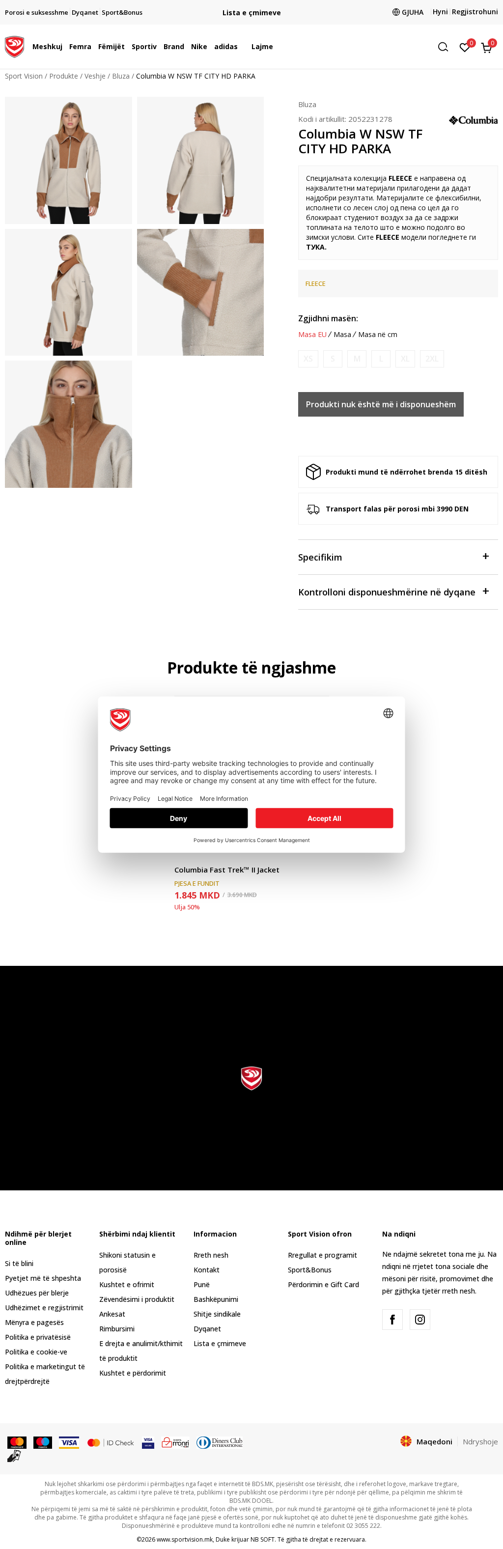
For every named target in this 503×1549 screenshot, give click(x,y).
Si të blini (19, 1263)
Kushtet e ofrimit (126, 1284)
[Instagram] (420, 1319)
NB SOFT (263, 1539)
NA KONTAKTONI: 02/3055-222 (251, 12)
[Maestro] (43, 1441)
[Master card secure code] (110, 1441)
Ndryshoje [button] (480, 1441)
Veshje (95, 76)
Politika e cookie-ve (36, 1351)
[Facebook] (392, 1319)
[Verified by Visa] (148, 1441)
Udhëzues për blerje (37, 1292)
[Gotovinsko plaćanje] (14, 1455)
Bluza (121, 76)
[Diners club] (219, 1441)
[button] (65, 47)
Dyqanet (207, 1328)
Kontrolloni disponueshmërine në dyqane (386, 592)
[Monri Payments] (175, 1441)
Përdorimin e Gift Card (323, 1284)
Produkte (63, 76)
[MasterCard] (17, 1441)
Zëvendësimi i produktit (136, 1299)
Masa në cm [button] (377, 334)
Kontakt (207, 1269)
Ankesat (112, 1314)
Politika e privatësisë (38, 1337)
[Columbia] (473, 119)
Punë (202, 1284)
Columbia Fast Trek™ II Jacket (226, 869)
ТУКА (315, 247)
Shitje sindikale (217, 1314)
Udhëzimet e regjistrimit (44, 1307)
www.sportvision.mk (185, 1539)
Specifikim (320, 557)
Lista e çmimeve (220, 1343)
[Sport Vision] (14, 45)
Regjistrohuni (475, 11)
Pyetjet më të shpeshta (43, 1278)
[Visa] (69, 1441)
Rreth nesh (211, 1255)
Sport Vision (24, 76)
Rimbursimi (117, 1328)
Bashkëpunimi (216, 1299)
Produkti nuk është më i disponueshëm (381, 404)
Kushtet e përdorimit (132, 1373)
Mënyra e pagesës (34, 1322)
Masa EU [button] (312, 334)
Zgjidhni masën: (328, 318)
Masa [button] (342, 334)
